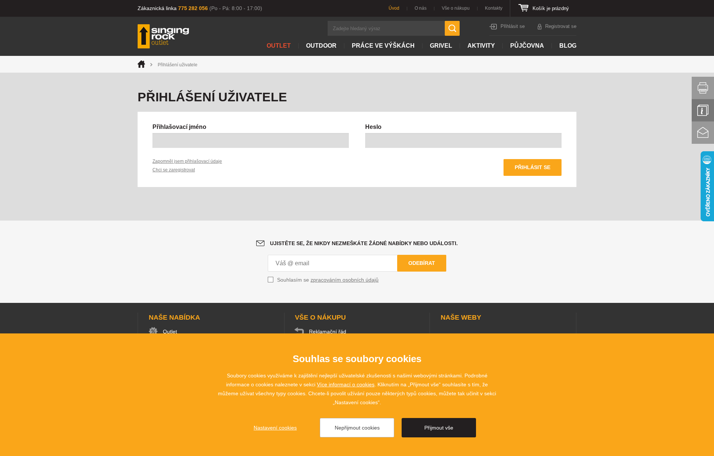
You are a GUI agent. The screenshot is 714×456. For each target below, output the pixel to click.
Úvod (394, 8)
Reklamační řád (327, 332)
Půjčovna (527, 45)
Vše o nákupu (456, 8)
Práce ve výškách (383, 45)
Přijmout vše (438, 428)
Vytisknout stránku (703, 88)
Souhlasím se (328, 280)
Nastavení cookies (275, 428)
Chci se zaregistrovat (173, 169)
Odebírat (421, 263)
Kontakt (703, 132)
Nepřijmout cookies (357, 428)
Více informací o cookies (345, 384)
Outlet (279, 45)
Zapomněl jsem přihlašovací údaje (187, 161)
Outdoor (321, 45)
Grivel (441, 45)
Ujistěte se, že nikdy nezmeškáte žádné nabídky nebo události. (364, 243)
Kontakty (493, 8)
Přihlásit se (513, 26)
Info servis (703, 110)
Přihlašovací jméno (179, 127)
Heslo (373, 127)
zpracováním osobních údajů (345, 280)
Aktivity (481, 45)
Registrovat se (560, 26)
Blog (567, 45)
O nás (421, 8)
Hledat (452, 28)
